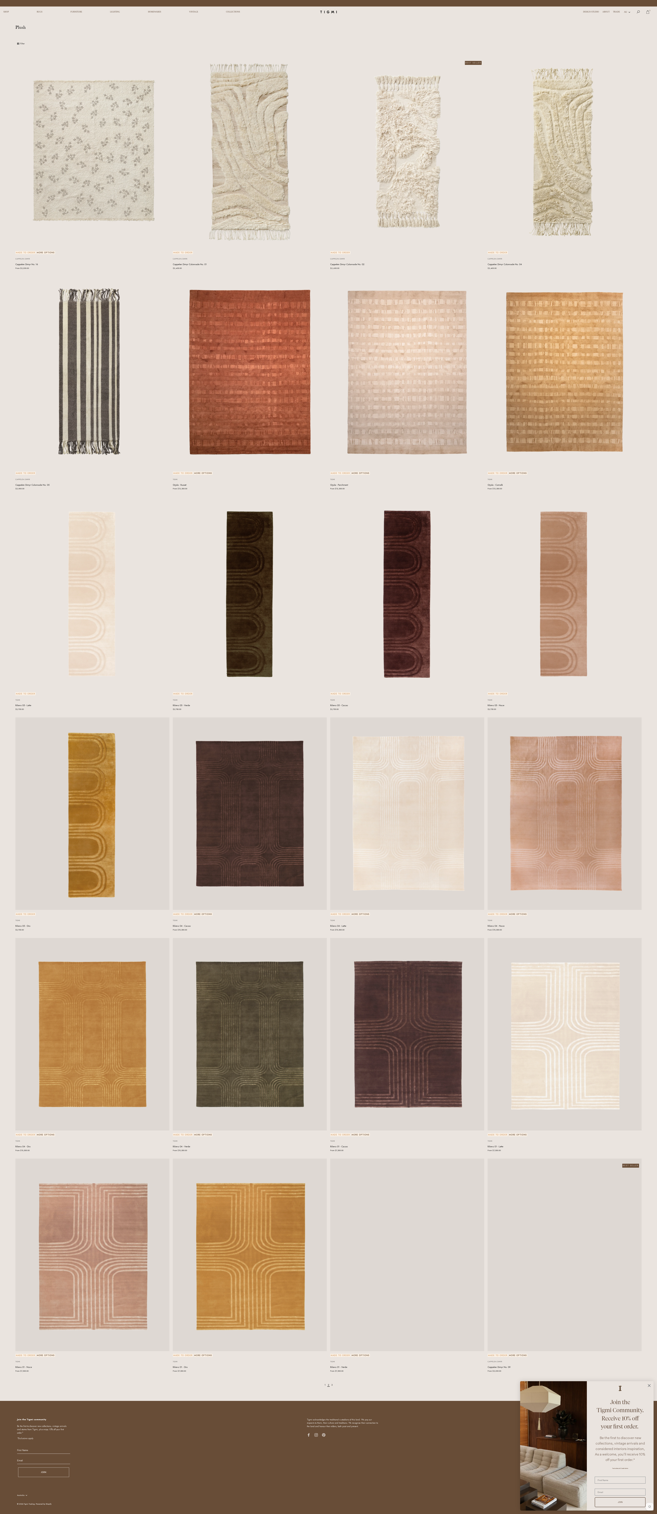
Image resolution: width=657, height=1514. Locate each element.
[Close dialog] (649, 1386)
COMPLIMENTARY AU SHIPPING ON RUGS (328, 3)
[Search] (638, 12)
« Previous (318, 1385)
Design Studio (591, 12)
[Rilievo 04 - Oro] (92, 1034)
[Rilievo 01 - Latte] (565, 1034)
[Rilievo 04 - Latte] (407, 813)
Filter (22, 43)
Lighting (115, 12)
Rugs (39, 12)
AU (625, 12)
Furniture (76, 12)
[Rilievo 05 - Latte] (92, 593)
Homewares (154, 12)
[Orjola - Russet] (250, 372)
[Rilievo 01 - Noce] (92, 1255)
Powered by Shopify (43, 1504)
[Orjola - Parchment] (407, 372)
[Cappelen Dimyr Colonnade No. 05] (92, 372)
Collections (233, 12)
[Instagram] (316, 1434)
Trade (616, 12)
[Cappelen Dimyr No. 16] (92, 152)
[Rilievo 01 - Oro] (250, 1255)
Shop (6, 12)
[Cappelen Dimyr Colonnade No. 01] (250, 152)
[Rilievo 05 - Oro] (92, 813)
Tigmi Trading (29, 1504)
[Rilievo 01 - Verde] (407, 1255)
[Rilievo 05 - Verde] (250, 593)
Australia (20, 1495)
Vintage (193, 12)
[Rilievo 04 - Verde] (250, 1034)
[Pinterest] (323, 1434)
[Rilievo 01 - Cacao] (407, 1034)
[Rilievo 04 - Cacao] (250, 813)
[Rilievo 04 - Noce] (565, 813)
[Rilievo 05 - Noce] (565, 593)
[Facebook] (308, 1434)
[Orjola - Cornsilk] (565, 372)
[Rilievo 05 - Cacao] (407, 593)
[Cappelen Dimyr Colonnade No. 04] (565, 152)
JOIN (43, 1472)
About (606, 12)
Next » (338, 1385)
